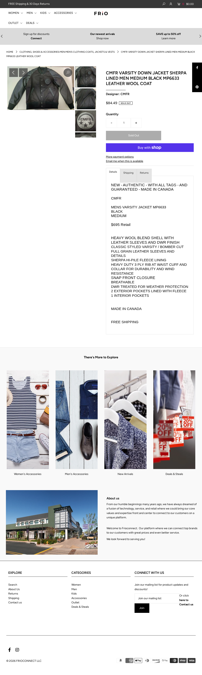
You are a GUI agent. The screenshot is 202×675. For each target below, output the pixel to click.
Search (12, 584)
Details (113, 171)
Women (76, 584)
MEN (30, 13)
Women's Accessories (27, 474)
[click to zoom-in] (68, 72)
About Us (14, 589)
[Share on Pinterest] (197, 87)
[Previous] (13, 72)
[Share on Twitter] (197, 77)
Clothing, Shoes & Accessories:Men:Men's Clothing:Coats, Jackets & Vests (67, 52)
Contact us (15, 602)
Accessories (79, 598)
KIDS (43, 13)
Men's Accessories (76, 474)
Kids (74, 593)
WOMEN (14, 13)
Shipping (128, 172)
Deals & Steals (174, 474)
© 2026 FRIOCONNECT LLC (23, 661)
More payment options (120, 156)
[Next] (23, 72)
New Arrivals (125, 474)
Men (74, 589)
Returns (144, 172)
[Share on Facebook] (197, 67)
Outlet (75, 602)
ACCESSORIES (64, 13)
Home (9, 52)
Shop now (102, 38)
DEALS (30, 23)
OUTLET (13, 23)
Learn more (169, 38)
